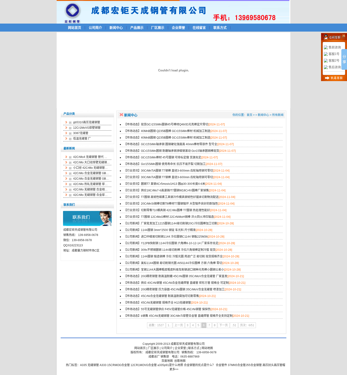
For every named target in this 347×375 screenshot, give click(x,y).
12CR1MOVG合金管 (144, 365)
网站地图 (207, 348)
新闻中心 (116, 27)
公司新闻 (132, 223)
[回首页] (175, 11)
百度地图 (167, 361)
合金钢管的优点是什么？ (199, 365)
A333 (103, 365)
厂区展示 (157, 27)
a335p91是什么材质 (170, 365)
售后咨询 (335, 67)
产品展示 (137, 27)
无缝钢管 (93, 365)
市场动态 (132, 124)
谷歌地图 (180, 361)
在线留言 (199, 27)
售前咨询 (335, 47)
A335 (83, 365)
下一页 (223, 325)
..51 (234, 325)
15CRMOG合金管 (118, 365)
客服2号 (334, 60)
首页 (249, 115)
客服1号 (334, 54)
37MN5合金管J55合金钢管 (245, 365)
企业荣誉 (178, 27)
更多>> (173, 369)
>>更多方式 (337, 37)
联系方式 (220, 27)
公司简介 (95, 27)
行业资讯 (132, 170)
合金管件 (221, 365)
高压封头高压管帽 (273, 365)
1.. (169, 325)
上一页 (178, 325)
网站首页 (74, 27)
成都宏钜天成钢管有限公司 (188, 344)
